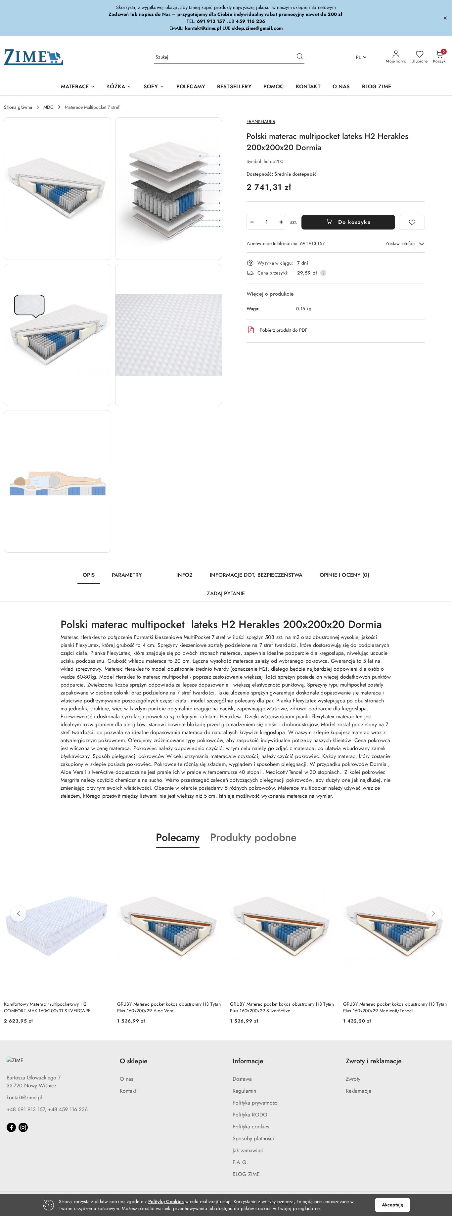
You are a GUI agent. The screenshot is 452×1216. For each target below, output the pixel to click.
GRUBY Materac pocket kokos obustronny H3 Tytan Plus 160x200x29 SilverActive (282, 1007)
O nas (126, 1079)
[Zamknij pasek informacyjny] (445, 18)
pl (358, 57)
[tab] (159, 572)
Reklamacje (359, 1091)
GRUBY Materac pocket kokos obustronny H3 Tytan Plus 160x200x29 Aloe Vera (169, 1007)
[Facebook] (11, 1127)
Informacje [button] (248, 1061)
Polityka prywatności (256, 1103)
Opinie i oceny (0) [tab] (344, 575)
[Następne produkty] (433, 913)
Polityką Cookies (166, 1201)
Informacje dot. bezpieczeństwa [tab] (256, 575)
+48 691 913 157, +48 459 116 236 (47, 1109)
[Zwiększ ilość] (281, 222)
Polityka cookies (251, 1126)
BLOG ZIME (246, 1174)
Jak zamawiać (248, 1150)
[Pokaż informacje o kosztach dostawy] (323, 272)
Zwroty (353, 1079)
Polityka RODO (250, 1114)
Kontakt (128, 1091)
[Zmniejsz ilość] (252, 222)
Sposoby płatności (253, 1138)
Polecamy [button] (178, 837)
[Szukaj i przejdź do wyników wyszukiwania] (299, 57)
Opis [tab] (89, 575)
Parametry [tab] (127, 575)
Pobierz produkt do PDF (283, 330)
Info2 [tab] (184, 575)
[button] (57, 188)
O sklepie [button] (134, 1061)
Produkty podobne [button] (253, 837)
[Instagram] (23, 1127)
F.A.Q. (240, 1162)
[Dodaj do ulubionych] (412, 222)
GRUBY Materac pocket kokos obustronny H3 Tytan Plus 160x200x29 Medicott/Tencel (395, 1007)
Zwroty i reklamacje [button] (374, 1061)
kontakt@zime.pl (24, 1097)
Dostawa (242, 1079)
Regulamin (244, 1091)
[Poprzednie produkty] (18, 913)
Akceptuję (392, 1204)
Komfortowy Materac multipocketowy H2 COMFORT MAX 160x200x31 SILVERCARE (47, 1007)
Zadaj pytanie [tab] (226, 593)
